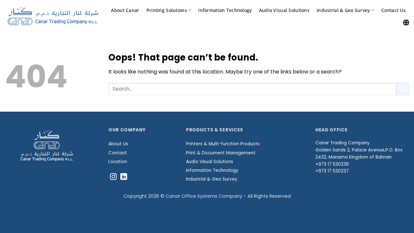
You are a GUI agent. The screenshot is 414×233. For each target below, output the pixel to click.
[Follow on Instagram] (113, 177)
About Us (118, 144)
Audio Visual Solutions (284, 10)
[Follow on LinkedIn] (123, 177)
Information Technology (225, 10)
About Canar (125, 10)
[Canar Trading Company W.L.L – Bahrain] (53, 16)
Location (117, 162)
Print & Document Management (221, 153)
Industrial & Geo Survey (343, 10)
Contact (117, 153)
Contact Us (393, 10)
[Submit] (402, 89)
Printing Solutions (167, 10)
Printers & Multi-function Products (223, 144)
